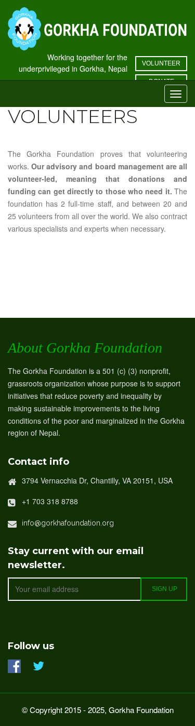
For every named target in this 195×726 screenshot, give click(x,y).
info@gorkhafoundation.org (68, 523)
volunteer (161, 63)
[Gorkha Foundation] (97, 27)
